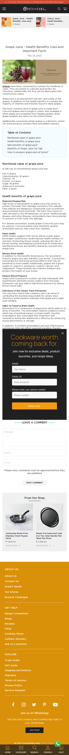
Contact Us (12, 581)
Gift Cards (11, 665)
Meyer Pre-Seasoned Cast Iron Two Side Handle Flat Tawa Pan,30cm (49, 535)
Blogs (8, 618)
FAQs (8, 629)
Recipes (10, 624)
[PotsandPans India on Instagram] (24, 705)
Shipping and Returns (18, 670)
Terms (51, 743)
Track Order (12, 660)
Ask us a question (16, 644)
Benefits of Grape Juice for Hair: (25, 149)
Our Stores (11, 592)
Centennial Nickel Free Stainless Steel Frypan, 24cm (17, 535)
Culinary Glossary (15, 639)
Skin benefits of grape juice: (22, 145)
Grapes (6, 86)
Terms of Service (15, 680)
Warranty (10, 675)
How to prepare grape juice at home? (28, 152)
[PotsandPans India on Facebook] (13, 705)
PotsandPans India (31, 743)
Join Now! (34, 730)
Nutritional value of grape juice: (24, 138)
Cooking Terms (14, 634)
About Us (11, 576)
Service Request (15, 690)
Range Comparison (16, 613)
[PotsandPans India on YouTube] (55, 705)
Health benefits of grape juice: (24, 141)
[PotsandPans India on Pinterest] (45, 705)
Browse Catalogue (16, 597)
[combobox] (59, 8)
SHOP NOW (11, 546)
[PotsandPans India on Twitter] (34, 705)
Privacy (44, 743)
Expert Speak (13, 586)
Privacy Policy (13, 685)
